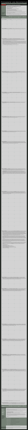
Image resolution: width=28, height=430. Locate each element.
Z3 (13, 16)
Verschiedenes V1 (19, 17)
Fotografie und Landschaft (3, 410)
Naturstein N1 (23, 16)
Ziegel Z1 (11, 16)
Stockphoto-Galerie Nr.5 (8, 424)
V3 (21, 17)
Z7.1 (17, 16)
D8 (9, 17)
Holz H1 (15, 17)
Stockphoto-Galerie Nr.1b (9, 419)
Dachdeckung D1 (3, 17)
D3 (5, 17)
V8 (25, 17)
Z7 (16, 16)
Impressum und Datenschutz (3, 414)
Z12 (21, 16)
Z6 (15, 16)
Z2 (12, 16)
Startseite (9, 16)
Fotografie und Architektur (3, 409)
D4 (6, 17)
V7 (24, 17)
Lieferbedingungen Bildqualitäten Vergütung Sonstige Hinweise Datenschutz (3, 412)
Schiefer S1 (12, 17)
